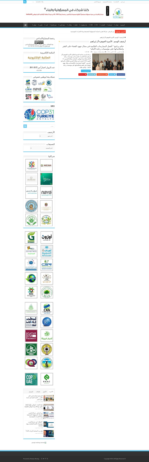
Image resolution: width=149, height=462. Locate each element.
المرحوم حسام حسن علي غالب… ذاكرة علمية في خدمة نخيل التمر (34, 397)
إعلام (76, 25)
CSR (91, 25)
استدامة (110, 25)
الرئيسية (122, 25)
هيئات (116, 25)
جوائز (35, 25)
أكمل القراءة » (86, 71)
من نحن (123, 2)
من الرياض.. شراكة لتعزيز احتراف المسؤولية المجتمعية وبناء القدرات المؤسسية (92, 31)
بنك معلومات (84, 25)
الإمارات (103, 25)
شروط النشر (97, 2)
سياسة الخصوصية (107, 2)
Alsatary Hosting (34, 458)
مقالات (70, 25)
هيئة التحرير (120, 51)
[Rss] (42, 2)
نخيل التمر (62, 25)
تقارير (40, 25)
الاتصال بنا (116, 2)
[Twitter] (39, 2)
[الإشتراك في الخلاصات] (59, 41)
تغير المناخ (53, 25)
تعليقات (38, 391)
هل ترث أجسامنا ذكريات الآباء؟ (34, 431)
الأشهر (45, 391)
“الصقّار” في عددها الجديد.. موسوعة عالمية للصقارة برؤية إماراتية (34, 423)
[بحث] (24, 1)
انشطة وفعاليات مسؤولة (99, 51)
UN (97, 25)
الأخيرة (51, 391)
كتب (47, 25)
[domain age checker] (39, 442)
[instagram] (37, 2)
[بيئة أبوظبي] (118, 12)
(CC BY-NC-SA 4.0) (33, 46)
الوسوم (31, 391)
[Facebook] (41, 2)
